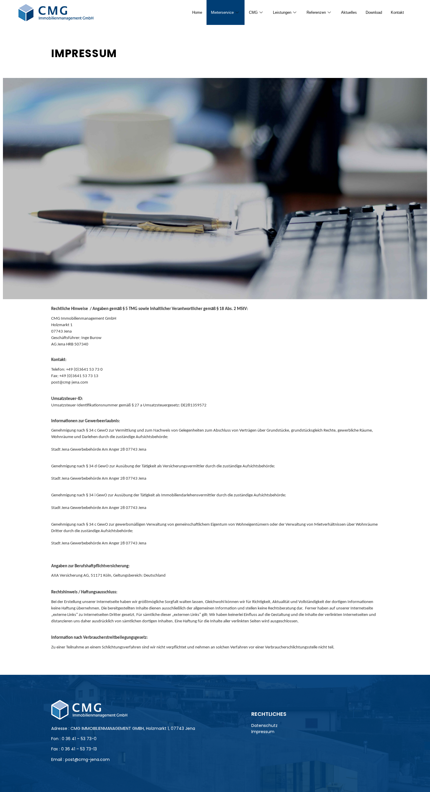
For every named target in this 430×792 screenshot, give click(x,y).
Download (374, 12)
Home (197, 12)
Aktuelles (349, 12)
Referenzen (316, 12)
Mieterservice (222, 12)
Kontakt (397, 12)
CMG (253, 12)
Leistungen (282, 12)
